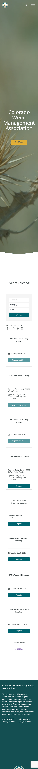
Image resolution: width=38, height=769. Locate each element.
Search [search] (19, 315)
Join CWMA (19, 142)
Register (19, 486)
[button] (8, 328)
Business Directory (19, 642)
